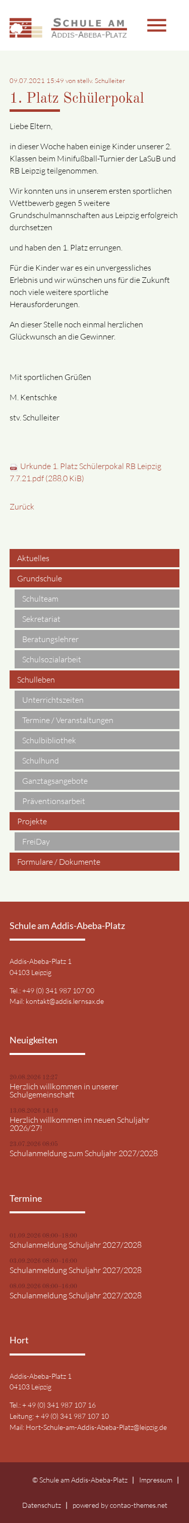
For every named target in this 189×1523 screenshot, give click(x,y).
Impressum (155, 1479)
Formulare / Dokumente (58, 862)
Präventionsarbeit (53, 801)
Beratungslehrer (50, 639)
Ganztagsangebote (55, 781)
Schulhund (40, 760)
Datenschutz (41, 1505)
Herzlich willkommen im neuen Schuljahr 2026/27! (79, 1124)
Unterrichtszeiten (53, 700)
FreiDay (36, 841)
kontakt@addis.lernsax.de (65, 1001)
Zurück (22, 506)
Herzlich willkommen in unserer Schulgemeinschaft (64, 1090)
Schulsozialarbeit (51, 659)
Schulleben (36, 679)
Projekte (32, 821)
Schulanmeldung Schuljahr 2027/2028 (76, 1245)
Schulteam (40, 599)
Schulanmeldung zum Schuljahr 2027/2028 (84, 1153)
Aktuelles (33, 558)
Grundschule (39, 578)
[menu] (130, 25)
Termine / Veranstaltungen (67, 720)
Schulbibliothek (49, 740)
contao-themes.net (138, 1505)
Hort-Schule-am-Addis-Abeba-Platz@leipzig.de (96, 1427)
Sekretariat (41, 619)
